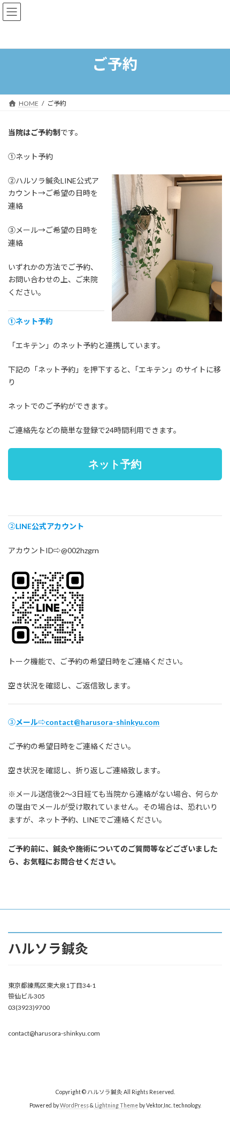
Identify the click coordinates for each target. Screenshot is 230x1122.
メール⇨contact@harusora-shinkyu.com (87, 722)
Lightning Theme (116, 1105)
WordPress (74, 1105)
